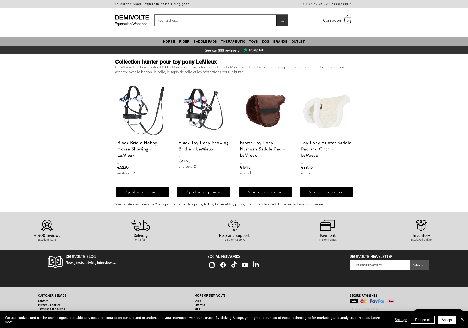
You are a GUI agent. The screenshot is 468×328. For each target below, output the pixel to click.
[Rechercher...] (282, 20)
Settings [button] (401, 319)
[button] (347, 19)
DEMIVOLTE (132, 17)
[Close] (462, 319)
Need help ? (341, 4)
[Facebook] (223, 265)
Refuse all (422, 319)
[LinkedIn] (256, 265)
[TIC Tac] (234, 265)
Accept (447, 319)
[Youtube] (245, 265)
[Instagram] (212, 265)
